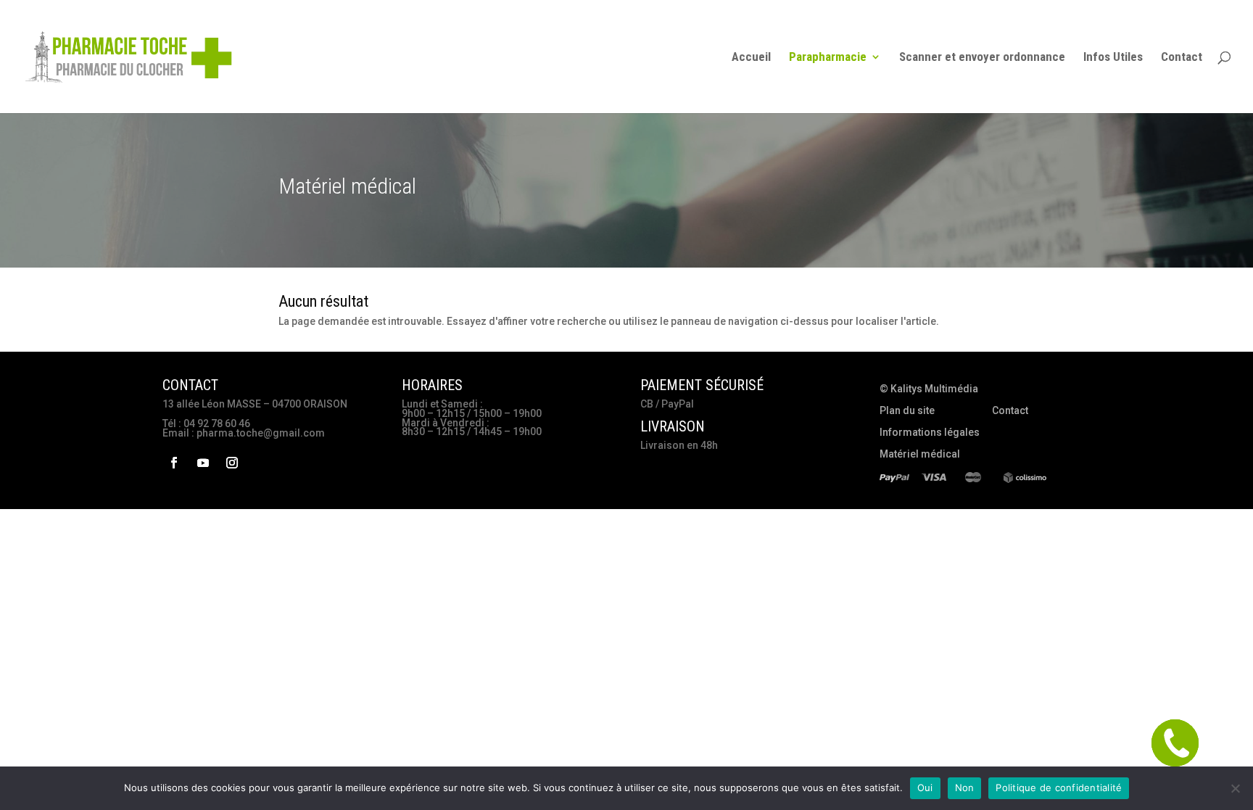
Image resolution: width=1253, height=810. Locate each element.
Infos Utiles (1113, 57)
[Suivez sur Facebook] (174, 462)
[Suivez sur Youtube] (203, 462)
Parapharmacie (828, 57)
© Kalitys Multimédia (929, 389)
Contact (1181, 57)
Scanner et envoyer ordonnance (982, 57)
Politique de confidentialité (1059, 787)
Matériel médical (920, 454)
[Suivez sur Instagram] (232, 462)
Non (965, 787)
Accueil (751, 57)
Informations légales (930, 432)
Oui (925, 787)
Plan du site (907, 410)
